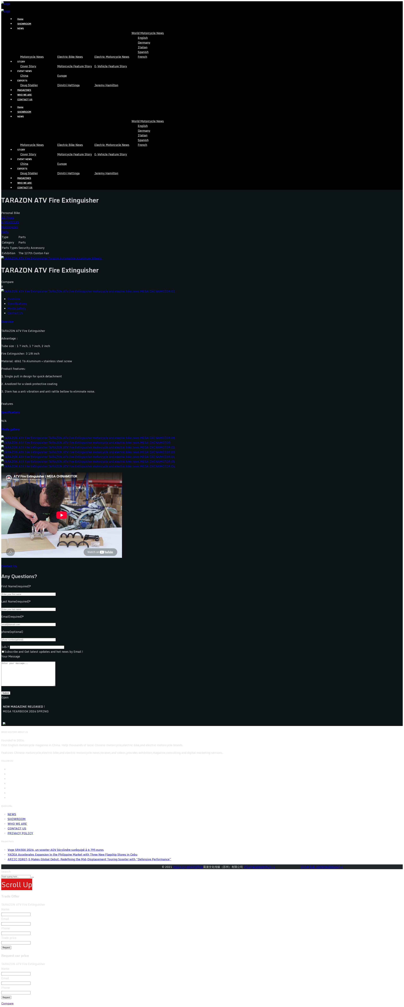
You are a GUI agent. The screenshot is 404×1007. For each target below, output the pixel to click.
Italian (142, 47)
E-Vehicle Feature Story (110, 66)
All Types (7, 217)
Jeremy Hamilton (106, 85)
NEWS (12, 814)
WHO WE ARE (24, 95)
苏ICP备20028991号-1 (259, 866)
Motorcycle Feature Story (74, 66)
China (24, 75)
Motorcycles (9, 227)
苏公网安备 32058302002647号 (322, 866)
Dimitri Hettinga (68, 85)
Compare (7, 1003)
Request (6, 947)
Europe (62, 75)
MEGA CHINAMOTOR (188, 866)
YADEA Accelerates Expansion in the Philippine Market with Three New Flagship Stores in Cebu (72, 854)
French (142, 56)
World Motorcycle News (147, 33)
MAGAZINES (24, 90)
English (143, 37)
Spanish (143, 52)
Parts (5, 231)
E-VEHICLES (10, 222)
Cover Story (28, 66)
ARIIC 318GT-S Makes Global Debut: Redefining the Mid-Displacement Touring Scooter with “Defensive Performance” (89, 859)
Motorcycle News (32, 56)
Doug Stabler (29, 85)
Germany (144, 42)
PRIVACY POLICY (20, 833)
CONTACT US (24, 99)
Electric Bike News (70, 56)
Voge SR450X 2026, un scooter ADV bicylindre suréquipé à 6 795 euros (56, 849)
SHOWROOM (24, 24)
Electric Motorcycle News (111, 56)
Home (20, 19)
